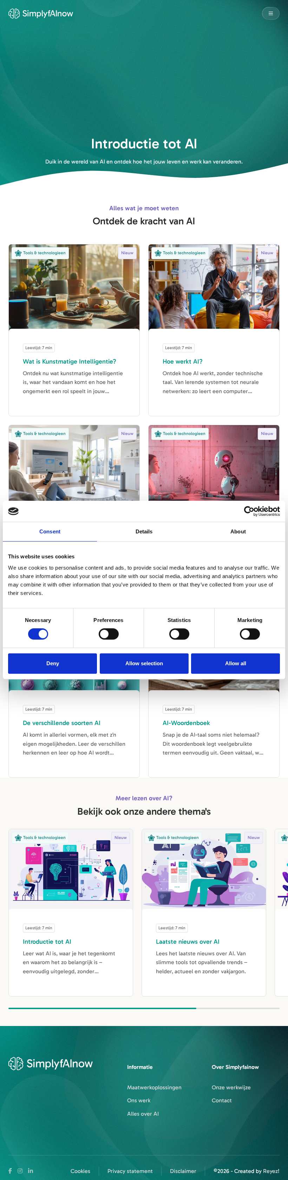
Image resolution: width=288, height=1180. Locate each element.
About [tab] (238, 531)
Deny (52, 663)
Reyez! (271, 1171)
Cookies (80, 1171)
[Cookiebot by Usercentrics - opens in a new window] (249, 511)
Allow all (235, 663)
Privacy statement (130, 1171)
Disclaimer (183, 1171)
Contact (222, 1100)
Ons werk (138, 1100)
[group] (70, 913)
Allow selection (144, 663)
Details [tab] (144, 531)
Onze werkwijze (231, 1087)
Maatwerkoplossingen (154, 1087)
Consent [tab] (49, 531)
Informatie (140, 1067)
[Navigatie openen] (271, 13)
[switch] (109, 634)
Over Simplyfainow (235, 1067)
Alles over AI (143, 1113)
